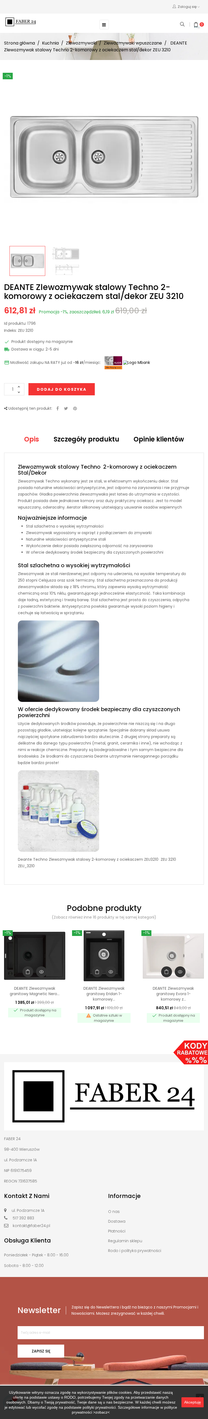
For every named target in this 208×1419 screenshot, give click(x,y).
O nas (114, 1211)
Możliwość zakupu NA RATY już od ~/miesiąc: (52, 362)
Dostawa (116, 1221)
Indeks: (10, 330)
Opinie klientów (159, 439)
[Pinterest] (75, 408)
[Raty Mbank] (136, 362)
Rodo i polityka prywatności (134, 1250)
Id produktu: (15, 323)
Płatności (116, 1231)
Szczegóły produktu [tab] (86, 439)
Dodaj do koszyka (61, 389)
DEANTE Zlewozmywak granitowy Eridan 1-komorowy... (104, 994)
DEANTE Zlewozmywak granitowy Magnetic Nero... (35, 991)
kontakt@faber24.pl (31, 1225)
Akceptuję (192, 1402)
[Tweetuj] (66, 408)
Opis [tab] (31, 439)
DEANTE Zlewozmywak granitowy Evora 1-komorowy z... (173, 994)
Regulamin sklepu (125, 1241)
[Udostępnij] (57, 408)
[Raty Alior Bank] (112, 362)
